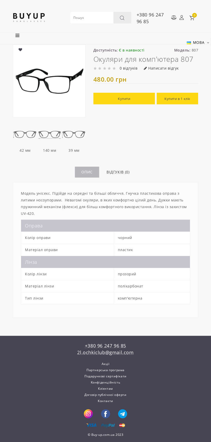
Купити (124, 98)
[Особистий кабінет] (181, 17)
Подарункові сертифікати (105, 376)
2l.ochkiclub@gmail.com (105, 352)
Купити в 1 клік (177, 98)
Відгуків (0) (118, 171)
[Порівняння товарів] (172, 17)
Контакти (105, 401)
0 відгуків (128, 68)
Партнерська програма (105, 370)
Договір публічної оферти (105, 395)
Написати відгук (163, 68)
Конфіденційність (105, 382)
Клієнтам (105, 388)
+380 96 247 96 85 (150, 18)
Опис (87, 171)
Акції (106, 364)
